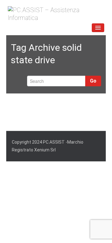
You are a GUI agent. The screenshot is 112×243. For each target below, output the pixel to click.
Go (93, 81)
